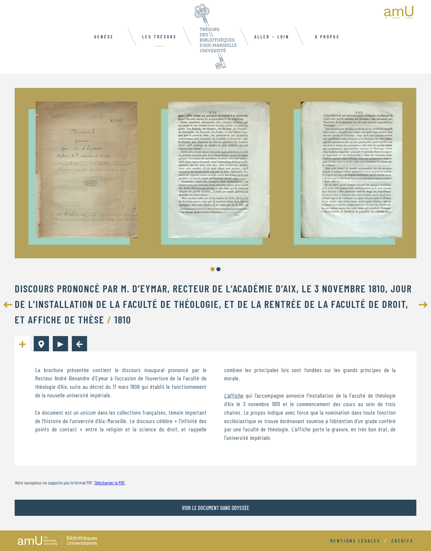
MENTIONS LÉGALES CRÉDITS (371, 540)
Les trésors (159, 36)
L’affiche (234, 395)
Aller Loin (271, 36)
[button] (213, 269)
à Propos (327, 36)
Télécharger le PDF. (109, 482)
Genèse (104, 36)
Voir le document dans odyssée (215, 507)
